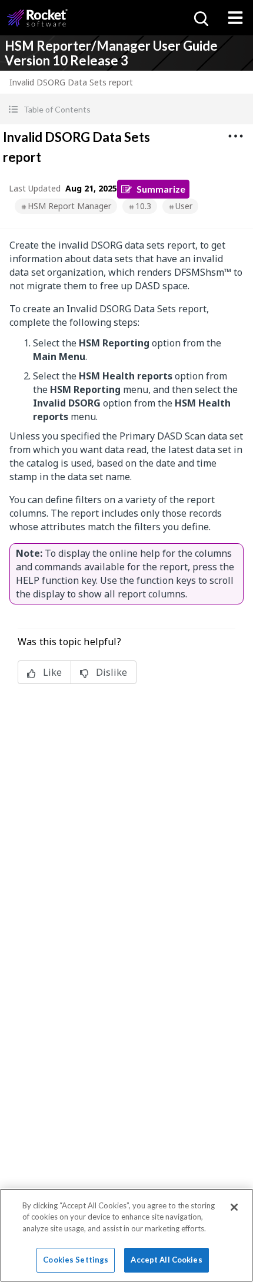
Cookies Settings (75, 1259)
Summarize (161, 188)
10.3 (143, 206)
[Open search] (200, 18)
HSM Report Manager (69, 206)
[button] (126, 109)
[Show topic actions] (235, 136)
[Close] (234, 1207)
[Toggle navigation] (235, 18)
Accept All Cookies (166, 1259)
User (183, 206)
